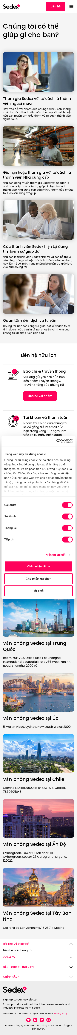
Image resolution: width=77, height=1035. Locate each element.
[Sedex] (11, 6)
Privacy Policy (60, 1013)
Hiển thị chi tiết (56, 554)
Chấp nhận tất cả (38, 566)
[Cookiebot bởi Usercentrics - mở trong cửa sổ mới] (56, 441)
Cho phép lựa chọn (38, 578)
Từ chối (38, 590)
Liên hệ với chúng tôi (17, 950)
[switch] (67, 516)
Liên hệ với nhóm (40, 396)
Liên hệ (55, 6)
